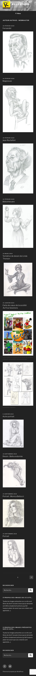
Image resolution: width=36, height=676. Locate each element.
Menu (19, 13)
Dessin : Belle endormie (13, 456)
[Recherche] (30, 590)
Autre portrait (8, 416)
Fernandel (7, 28)
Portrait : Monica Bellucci (13, 496)
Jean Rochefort (9, 140)
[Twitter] (10, 666)
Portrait (6, 536)
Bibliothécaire (9, 202)
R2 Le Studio (21, 4)
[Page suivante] (31, 577)
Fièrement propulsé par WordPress (13, 671)
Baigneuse (7, 81)
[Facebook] (4, 666)
